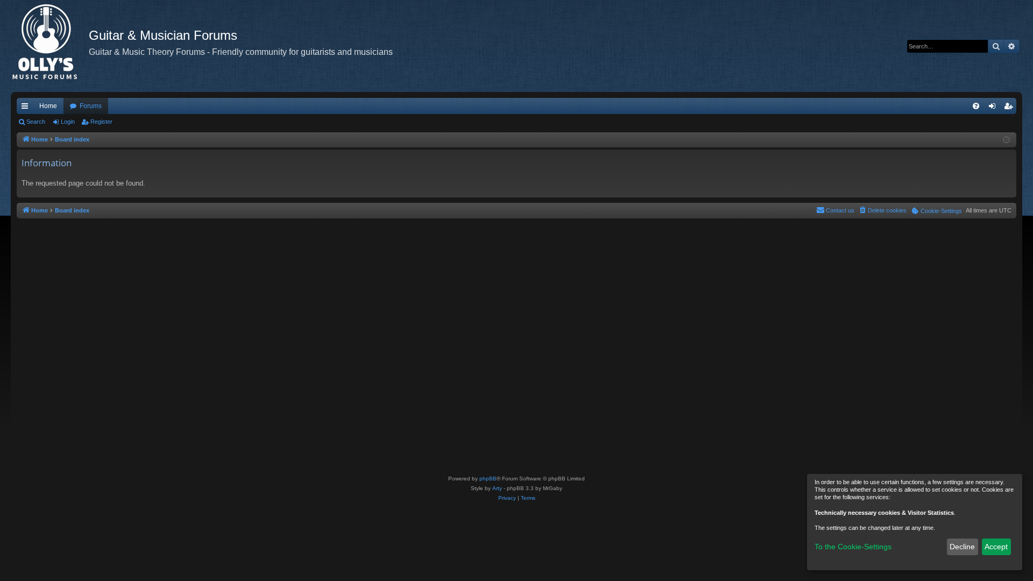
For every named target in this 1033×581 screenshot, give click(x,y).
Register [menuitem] (1010, 108)
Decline (962, 546)
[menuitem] (976, 106)
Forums (91, 106)
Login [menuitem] (994, 108)
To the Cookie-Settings (853, 546)
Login (68, 121)
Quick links (27, 108)
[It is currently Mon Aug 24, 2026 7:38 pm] (1006, 140)
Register (101, 121)
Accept (996, 546)
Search (35, 121)
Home (48, 106)
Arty (497, 488)
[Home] (50, 46)
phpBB (488, 478)
